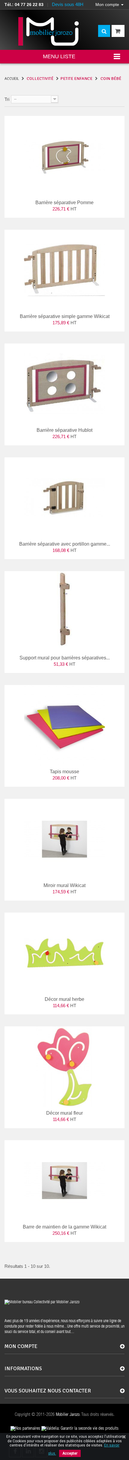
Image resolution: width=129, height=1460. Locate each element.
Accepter (69, 1453)
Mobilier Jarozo (68, 1415)
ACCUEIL (11, 78)
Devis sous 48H (67, 4)
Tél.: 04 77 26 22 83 (24, 4)
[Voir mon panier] (118, 31)
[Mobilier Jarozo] (49, 31)
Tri (6, 99)
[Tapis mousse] (64, 725)
